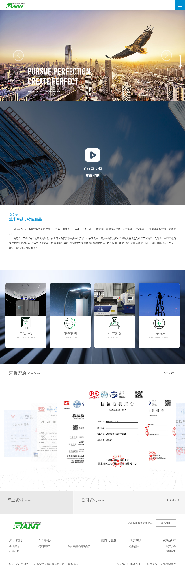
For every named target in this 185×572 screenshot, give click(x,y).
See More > (170, 373)
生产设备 (171, 546)
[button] (180, 56)
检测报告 (134, 546)
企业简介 (14, 546)
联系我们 (166, 523)
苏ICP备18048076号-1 (128, 564)
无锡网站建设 (166, 564)
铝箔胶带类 (44, 546)
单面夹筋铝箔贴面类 (79, 546)
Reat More (173, 500)
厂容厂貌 (14, 551)
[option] (92, 53)
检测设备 (171, 551)
